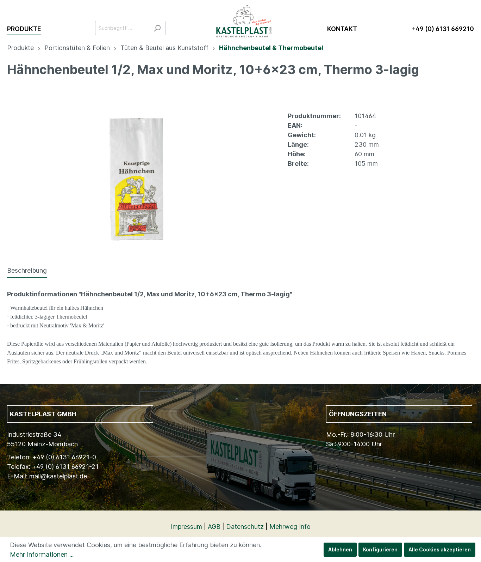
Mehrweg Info (290, 526)
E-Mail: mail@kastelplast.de (47, 476)
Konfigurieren (380, 549)
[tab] (27, 270)
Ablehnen (340, 549)
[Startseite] (246, 17)
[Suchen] (157, 28)
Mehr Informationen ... (42, 554)
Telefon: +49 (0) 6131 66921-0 (51, 457)
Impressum (186, 526)
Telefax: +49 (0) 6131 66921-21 (53, 466)
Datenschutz (245, 526)
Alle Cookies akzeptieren (439, 549)
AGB (214, 526)
